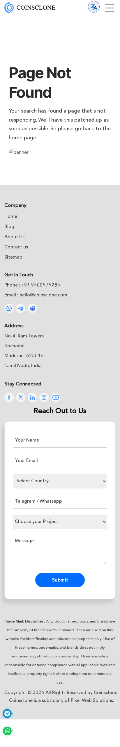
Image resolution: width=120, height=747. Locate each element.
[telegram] (7, 714)
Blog (9, 226)
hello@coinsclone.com (43, 295)
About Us (14, 237)
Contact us (16, 247)
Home (10, 216)
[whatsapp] (7, 731)
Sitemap (13, 257)
